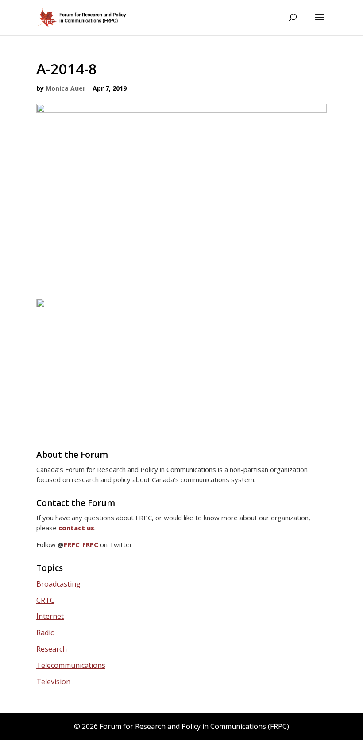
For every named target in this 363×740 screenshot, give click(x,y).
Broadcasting (58, 584)
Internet (50, 616)
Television (53, 681)
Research (51, 649)
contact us (76, 527)
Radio (45, 632)
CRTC (45, 600)
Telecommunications (70, 665)
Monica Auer (65, 88)
